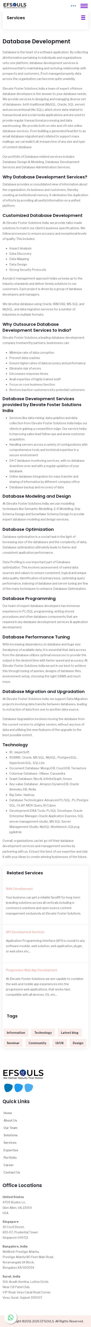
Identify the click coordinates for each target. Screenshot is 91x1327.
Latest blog (70, 1032)
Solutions (11, 1135)
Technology (43, 1032)
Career (9, 1165)
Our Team (10, 1128)
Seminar (13, 1043)
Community (37, 1043)
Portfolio (10, 1157)
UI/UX (59, 1043)
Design (78, 1043)
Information (16, 1032)
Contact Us (12, 1172)
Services (10, 1142)
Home (8, 1113)
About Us (10, 1120)
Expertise (11, 1150)
